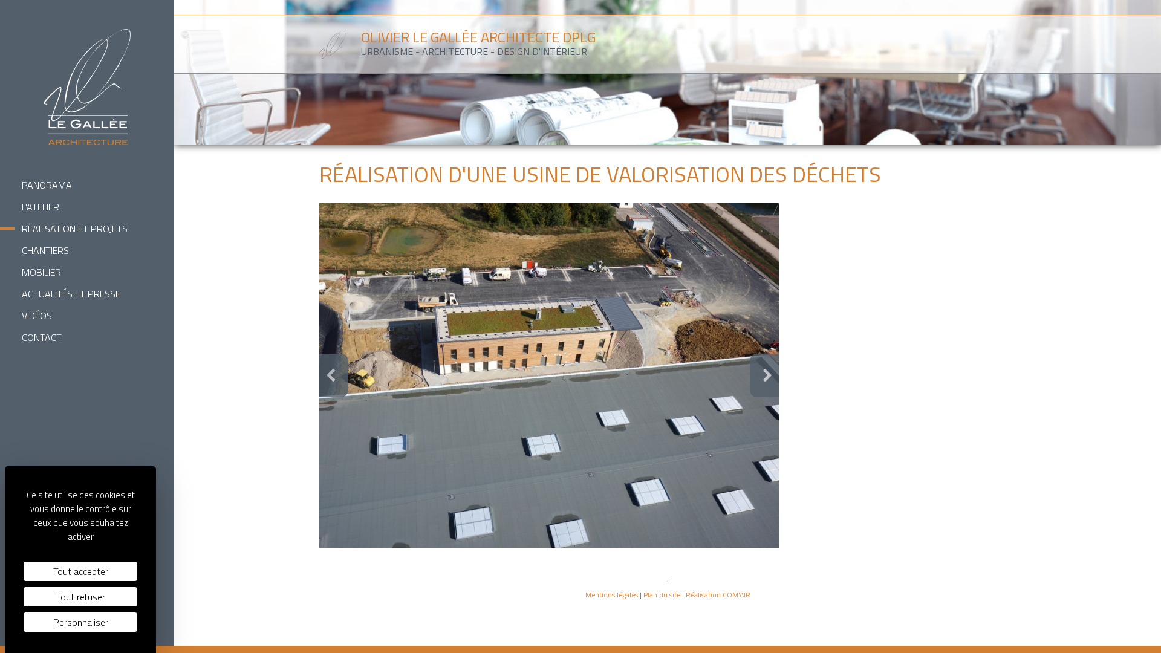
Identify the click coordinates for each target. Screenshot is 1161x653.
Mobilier (41, 272)
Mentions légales (611, 594)
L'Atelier (40, 207)
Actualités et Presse (71, 294)
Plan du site (661, 594)
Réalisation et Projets (75, 228)
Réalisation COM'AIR (718, 594)
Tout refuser (80, 597)
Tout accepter (80, 571)
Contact (42, 337)
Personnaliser (80, 622)
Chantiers (45, 250)
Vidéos (37, 315)
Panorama (47, 185)
